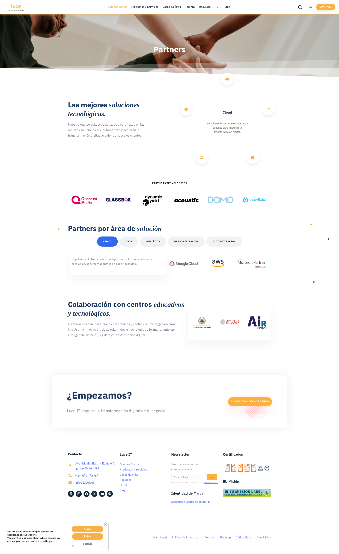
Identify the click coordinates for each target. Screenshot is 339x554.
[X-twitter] (94, 494)
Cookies (209, 537)
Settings (87, 544)
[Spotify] (110, 494)
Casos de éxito (129, 474)
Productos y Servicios (144, 6)
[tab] (107, 241)
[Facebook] (87, 494)
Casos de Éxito (172, 6)
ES (310, 6)
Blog (227, 6)
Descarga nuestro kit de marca (190, 501)
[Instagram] (79, 494)
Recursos (204, 6)
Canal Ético (264, 537)
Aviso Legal (159, 537)
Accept (87, 529)
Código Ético (244, 537)
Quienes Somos (117, 6)
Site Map (225, 537)
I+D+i (217, 6)
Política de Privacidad (185, 537)
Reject (87, 536)
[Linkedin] (71, 494)
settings (47, 541)
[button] (301, 7)
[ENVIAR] (212, 477)
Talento (190, 6)
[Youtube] (102, 494)
